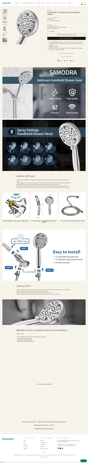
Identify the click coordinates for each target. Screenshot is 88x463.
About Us (25, 444)
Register (62, 3)
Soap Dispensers (28, 3)
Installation (42, 444)
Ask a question (66, 56)
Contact (70, 3)
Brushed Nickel (63, 27)
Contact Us (26, 446)
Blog (48, 3)
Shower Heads (40, 3)
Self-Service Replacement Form (55, 422)
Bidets (17, 3)
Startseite (49, 10)
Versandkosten (57, 20)
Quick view (12, 406)
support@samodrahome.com (44, 428)
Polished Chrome (52, 27)
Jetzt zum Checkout (66, 38)
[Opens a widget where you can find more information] (83, 460)
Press (25, 442)
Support (55, 3)
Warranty (42, 446)
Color (49, 24)
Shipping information (66, 53)
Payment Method (44, 448)
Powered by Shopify (44, 456)
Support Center (43, 442)
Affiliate (25, 448)
